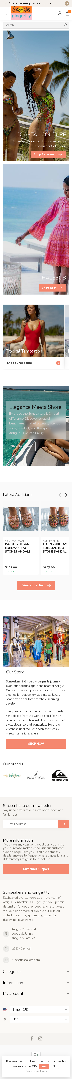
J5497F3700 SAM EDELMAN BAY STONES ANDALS (18, 547)
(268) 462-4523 (21, 948)
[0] (67, 13)
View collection (33, 585)
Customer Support (36, 869)
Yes (44, 1066)
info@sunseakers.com (25, 960)
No (55, 1066)
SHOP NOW (36, 743)
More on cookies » (36, 1071)
